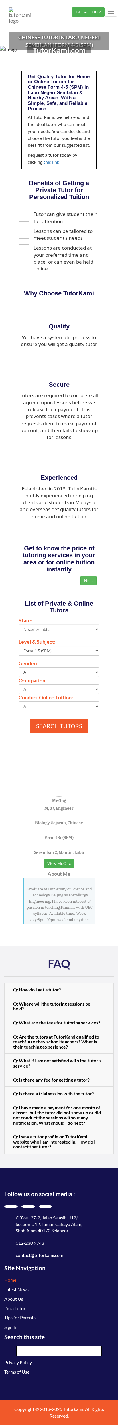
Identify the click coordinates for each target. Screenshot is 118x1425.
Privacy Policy (18, 1362)
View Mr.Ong (59, 863)
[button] (59, 990)
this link (51, 162)
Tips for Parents (20, 1317)
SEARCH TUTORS (59, 725)
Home (10, 1280)
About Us (13, 1299)
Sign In (10, 1327)
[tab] (59, 990)
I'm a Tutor (14, 1308)
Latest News (16, 1289)
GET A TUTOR (88, 11)
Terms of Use (17, 1371)
